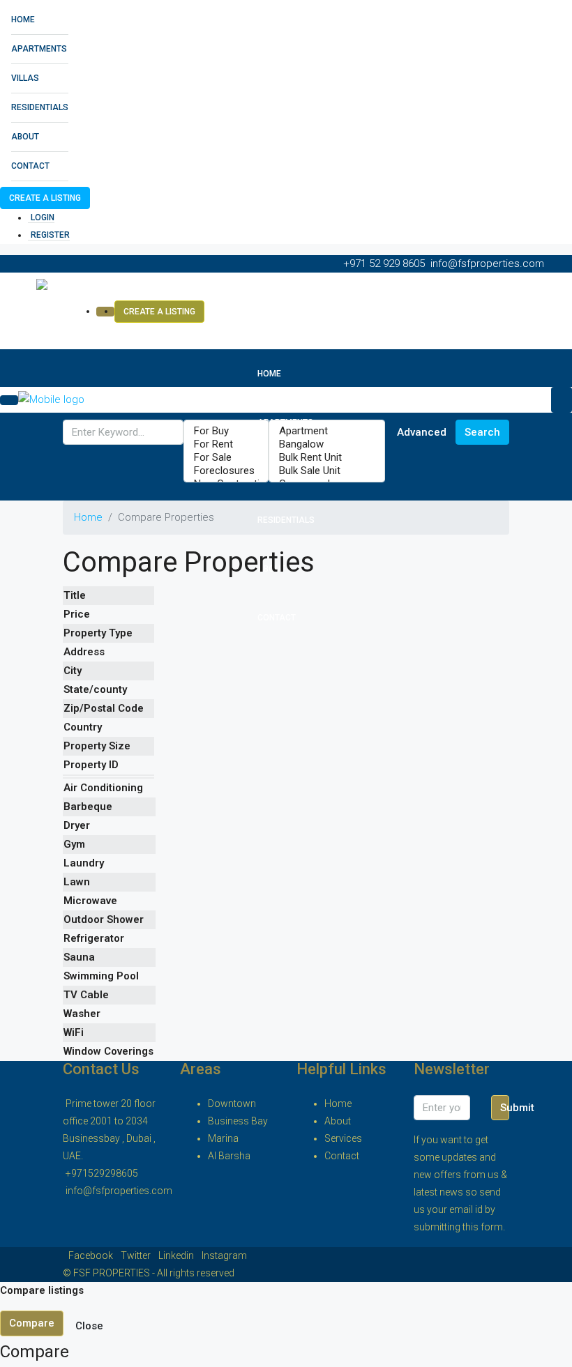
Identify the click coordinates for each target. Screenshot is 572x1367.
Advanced (421, 432)
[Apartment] (327, 431)
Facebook (91, 1255)
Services (343, 1138)
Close (89, 1326)
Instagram (224, 1255)
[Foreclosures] (226, 471)
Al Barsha (229, 1155)
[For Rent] (226, 444)
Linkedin (177, 1255)
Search (482, 432)
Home (23, 19)
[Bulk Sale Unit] (327, 471)
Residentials (39, 107)
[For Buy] (226, 431)
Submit (504, 1107)
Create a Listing (45, 198)
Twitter (137, 1255)
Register (50, 235)
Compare (31, 1323)
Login (42, 217)
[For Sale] (226, 457)
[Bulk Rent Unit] (327, 457)
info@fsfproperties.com (119, 1190)
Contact (30, 166)
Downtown (232, 1103)
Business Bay (238, 1121)
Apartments (39, 49)
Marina (223, 1138)
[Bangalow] (327, 444)
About (25, 137)
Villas (25, 78)
